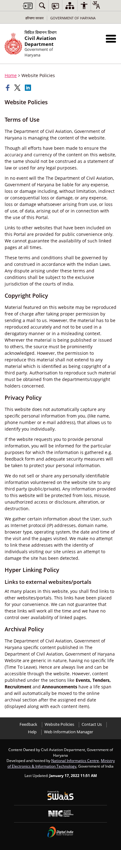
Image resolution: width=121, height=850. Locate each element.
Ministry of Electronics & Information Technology (61, 763)
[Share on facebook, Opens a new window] (8, 87)
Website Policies (59, 724)
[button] (110, 38)
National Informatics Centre (75, 760)
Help (32, 732)
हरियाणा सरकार (34, 18)
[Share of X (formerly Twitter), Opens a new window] (18, 87)
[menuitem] (42, 5)
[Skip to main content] (28, 6)
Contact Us (92, 724)
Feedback (28, 724)
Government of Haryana (73, 18)
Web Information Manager (68, 732)
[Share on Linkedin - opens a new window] (28, 87)
